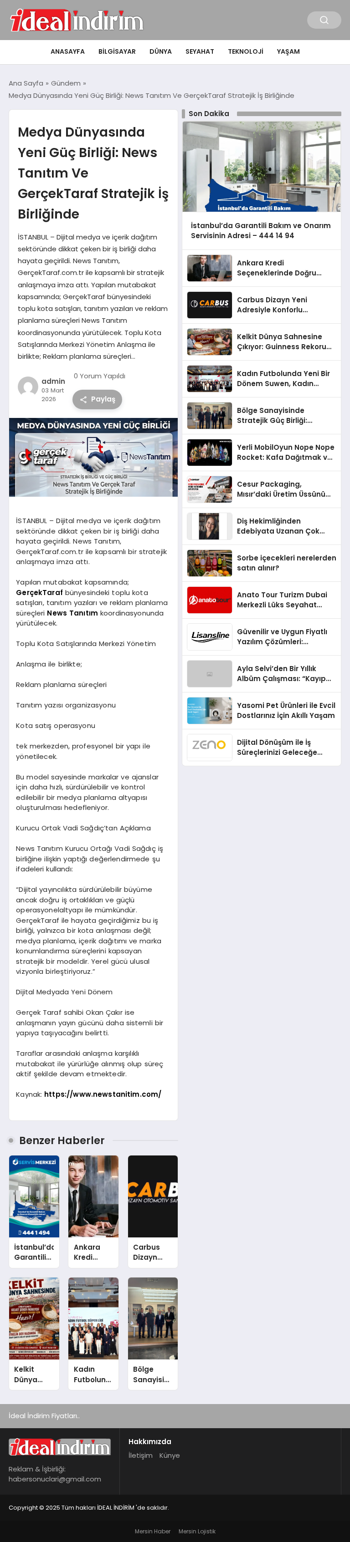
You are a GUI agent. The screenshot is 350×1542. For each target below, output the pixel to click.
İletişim (141, 1455)
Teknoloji (245, 51)
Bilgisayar (117, 51)
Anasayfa (68, 51)
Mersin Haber (152, 1531)
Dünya (160, 51)
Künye (170, 1455)
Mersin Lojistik (197, 1531)
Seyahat (199, 51)
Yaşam (288, 51)
